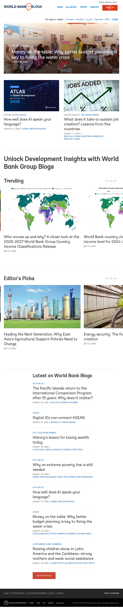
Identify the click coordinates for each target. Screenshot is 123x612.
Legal (6, 593)
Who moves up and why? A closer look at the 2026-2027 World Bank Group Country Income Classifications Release (41, 242)
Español (80, 19)
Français (70, 19)
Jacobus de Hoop (73, 563)
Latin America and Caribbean (47, 544)
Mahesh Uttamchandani (63, 422)
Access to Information (37, 593)
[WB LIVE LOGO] (110, 8)
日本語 (115, 19)
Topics (83, 7)
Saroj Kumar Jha (41, 533)
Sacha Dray (38, 449)
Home (60, 7)
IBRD (31, 603)
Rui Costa (56, 402)
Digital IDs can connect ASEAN (59, 418)
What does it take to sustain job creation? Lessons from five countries (91, 124)
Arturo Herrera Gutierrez (62, 533)
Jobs (51, 593)
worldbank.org (108, 2)
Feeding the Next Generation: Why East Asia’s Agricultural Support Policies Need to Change (40, 339)
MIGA (50, 603)
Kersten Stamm (72, 139)
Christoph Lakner (66, 477)
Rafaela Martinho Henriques (88, 136)
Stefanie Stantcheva (72, 449)
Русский (98, 19)
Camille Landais (53, 449)
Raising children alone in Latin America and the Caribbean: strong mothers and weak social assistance (63, 554)
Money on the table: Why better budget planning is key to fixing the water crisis (64, 54)
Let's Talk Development (87, 114)
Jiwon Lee (68, 136)
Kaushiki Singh (84, 533)
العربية (89, 19)
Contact (94, 7)
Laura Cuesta (57, 563)
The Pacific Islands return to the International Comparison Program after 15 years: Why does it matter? (63, 393)
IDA (38, 603)
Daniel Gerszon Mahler (34, 128)
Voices (26, 45)
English (60, 19)
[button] (115, 181)
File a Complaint (112, 593)
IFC (44, 603)
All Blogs (71, 7)
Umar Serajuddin (84, 477)
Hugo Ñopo (89, 563)
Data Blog (20, 114)
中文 (107, 19)
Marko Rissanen (70, 402)
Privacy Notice (17, 593)
